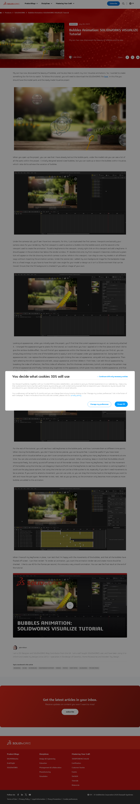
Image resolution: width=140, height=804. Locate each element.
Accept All (121, 404)
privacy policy (76, 395)
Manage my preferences (99, 404)
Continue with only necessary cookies (113, 376)
